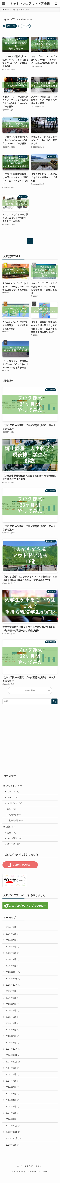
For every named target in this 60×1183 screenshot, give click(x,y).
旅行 (11, 809)
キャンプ (13, 792)
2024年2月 (13, 1113)
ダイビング (14, 803)
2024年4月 (12, 1100)
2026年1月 (12, 965)
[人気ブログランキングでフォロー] (25, 908)
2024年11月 (13, 1055)
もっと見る (30, 690)
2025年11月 (13, 978)
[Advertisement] (30, 738)
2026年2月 (12, 959)
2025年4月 (12, 1023)
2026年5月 (12, 940)
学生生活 (13, 844)
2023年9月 (13, 1145)
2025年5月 (12, 1017)
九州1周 (15, 815)
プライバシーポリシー (33, 1166)
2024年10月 (13, 1061)
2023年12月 (13, 1125)
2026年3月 (12, 953)
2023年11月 (13, 1132)
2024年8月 (12, 1074)
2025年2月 (12, 1036)
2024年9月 (12, 1068)
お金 (11, 833)
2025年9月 (12, 991)
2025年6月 (12, 1010)
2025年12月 (13, 972)
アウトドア (11, 26)
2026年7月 (12, 927)
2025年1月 (12, 1042)
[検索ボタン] (56, 3)
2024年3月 (12, 1106)
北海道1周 (16, 820)
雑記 (10, 826)
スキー (12, 797)
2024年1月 (12, 1119)
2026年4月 (12, 946)
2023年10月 (13, 1138)
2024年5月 (12, 1093)
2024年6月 (12, 1087)
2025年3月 (12, 1029)
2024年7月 (12, 1081)
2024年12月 (13, 1049)
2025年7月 (12, 1004)
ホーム (20, 1166)
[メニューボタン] (3, 3)
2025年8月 (12, 997)
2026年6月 (12, 934)
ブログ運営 (14, 838)
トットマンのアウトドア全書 (30, 3)
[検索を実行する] (54, 701)
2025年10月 (13, 985)
